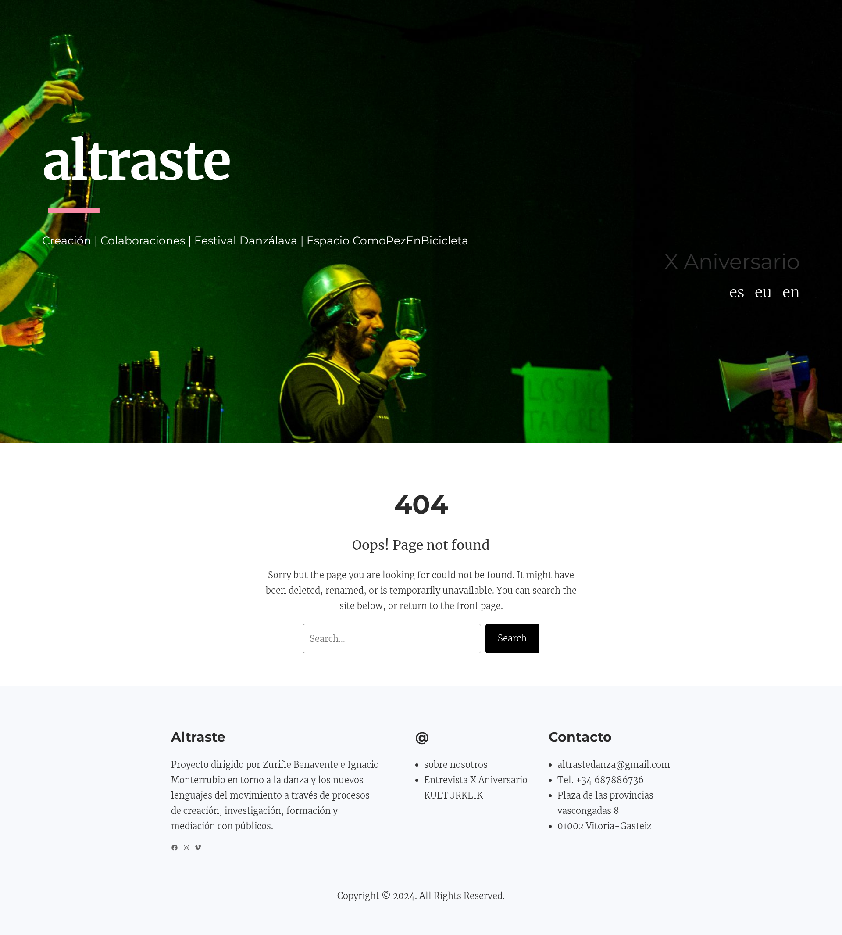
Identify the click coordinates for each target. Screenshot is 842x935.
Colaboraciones (142, 240)
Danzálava (268, 240)
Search (512, 638)
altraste (136, 161)
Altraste (198, 737)
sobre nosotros (456, 764)
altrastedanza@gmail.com (613, 764)
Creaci (59, 240)
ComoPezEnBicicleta (410, 240)
